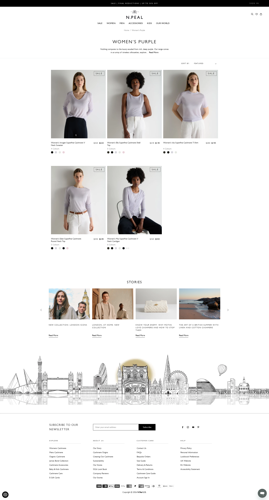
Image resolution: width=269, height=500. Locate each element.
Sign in (254, 3)
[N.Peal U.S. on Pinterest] (198, 427)
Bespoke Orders (143, 456)
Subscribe (147, 427)
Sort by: (185, 63)
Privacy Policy (186, 448)
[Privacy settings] (5, 494)
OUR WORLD (163, 23)
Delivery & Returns (144, 465)
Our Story (97, 448)
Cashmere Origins (100, 452)
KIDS (149, 23)
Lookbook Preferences (189, 456)
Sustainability (98, 461)
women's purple (138, 30)
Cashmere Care (55, 473)
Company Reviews (101, 473)
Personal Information (189, 452)
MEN (122, 23)
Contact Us (141, 448)
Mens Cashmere (56, 452)
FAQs (139, 452)
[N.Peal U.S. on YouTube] (193, 427)
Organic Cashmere (57, 456)
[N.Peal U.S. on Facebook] (183, 427)
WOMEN (111, 23)
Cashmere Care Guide (146, 473)
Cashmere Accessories (58, 465)
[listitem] (52, 152)
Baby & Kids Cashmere (59, 469)
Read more (53, 335)
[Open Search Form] (252, 14)
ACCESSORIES (136, 23)
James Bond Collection (58, 461)
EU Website (185, 465)
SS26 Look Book (100, 469)
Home (126, 30)
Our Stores (97, 465)
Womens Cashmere (57, 448)
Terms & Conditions (145, 469)
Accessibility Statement (190, 469)
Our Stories (98, 477)
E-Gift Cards (54, 477)
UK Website (185, 461)
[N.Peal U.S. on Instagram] (188, 427)
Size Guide (141, 461)
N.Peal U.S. (141, 492)
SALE (100, 23)
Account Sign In (143, 477)
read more (153, 52)
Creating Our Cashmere (103, 456)
